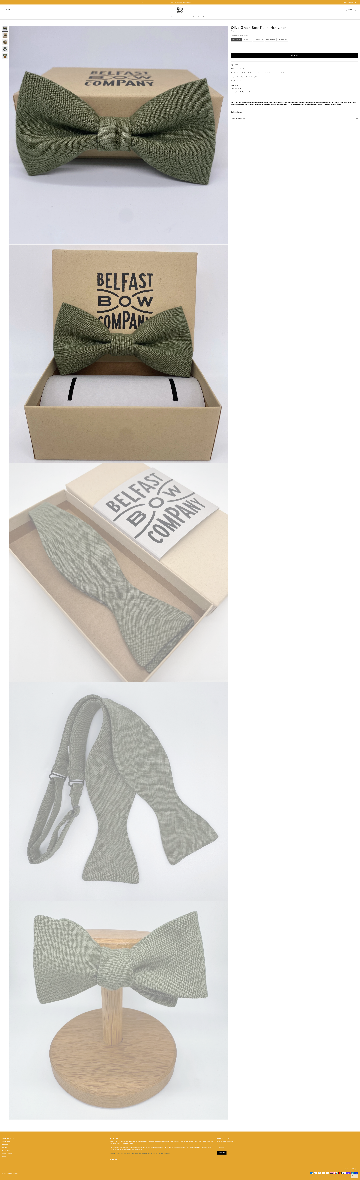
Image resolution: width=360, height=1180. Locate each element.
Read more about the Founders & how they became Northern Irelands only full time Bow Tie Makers (140, 1153)
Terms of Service (7, 1153)
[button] (165, 17)
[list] (118, 572)
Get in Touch (6, 1142)
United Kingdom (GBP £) (350, 2)
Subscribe (222, 1153)
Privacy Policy (6, 1150)
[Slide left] (142, 2)
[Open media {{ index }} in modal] (118, 135)
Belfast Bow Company (12, 1173)
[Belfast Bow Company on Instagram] (115, 1159)
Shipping (5, 1145)
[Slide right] (217, 2)
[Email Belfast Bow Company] (110, 1159)
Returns (4, 1147)
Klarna (4, 1156)
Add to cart (294, 55)
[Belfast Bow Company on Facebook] (113, 1159)
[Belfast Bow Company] (180, 9)
